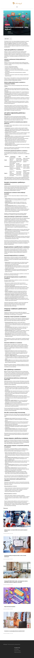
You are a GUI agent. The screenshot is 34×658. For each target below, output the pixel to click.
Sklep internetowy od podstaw (9, 606)
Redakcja (8, 533)
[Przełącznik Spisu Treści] (10, 39)
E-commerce (7, 24)
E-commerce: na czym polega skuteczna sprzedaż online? (14, 631)
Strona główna (16, 649)
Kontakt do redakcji (17, 650)
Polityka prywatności (17, 652)
